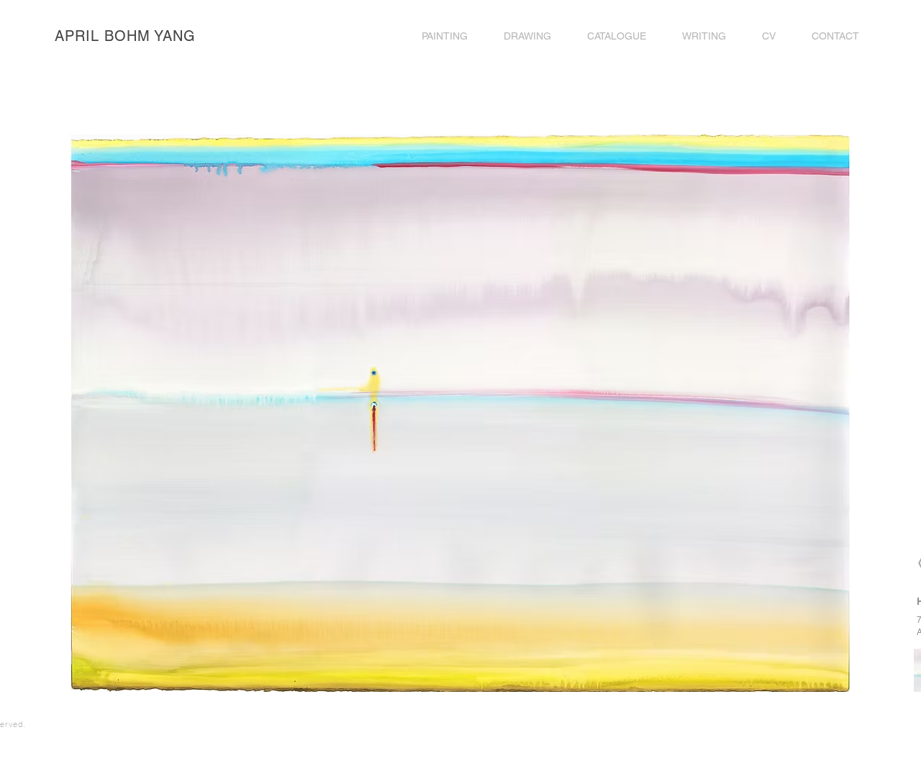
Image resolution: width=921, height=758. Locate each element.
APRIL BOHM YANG (125, 36)
